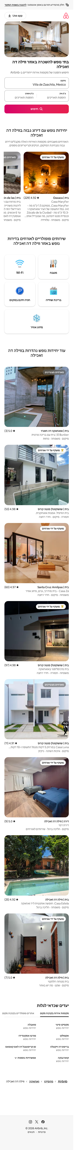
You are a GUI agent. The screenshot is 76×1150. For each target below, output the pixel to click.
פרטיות (42, 1132)
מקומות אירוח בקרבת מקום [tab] (54, 1013)
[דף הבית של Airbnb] (66, 15)
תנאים (31, 1132)
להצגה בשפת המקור (15, 4)
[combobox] (36, 84)
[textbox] (53, 97)
